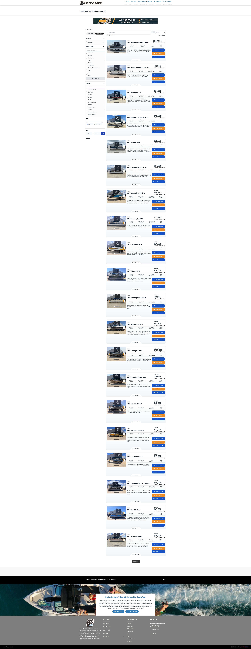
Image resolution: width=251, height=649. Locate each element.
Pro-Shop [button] (158, 4)
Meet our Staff (130, 626)
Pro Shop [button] (106, 636)
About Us (129, 623)
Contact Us (129, 641)
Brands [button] (136, 4)
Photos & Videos (131, 639)
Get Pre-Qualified (159, 53)
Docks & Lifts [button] (143, 4)
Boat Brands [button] (106, 627)
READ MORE (144, 76)
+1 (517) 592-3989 (154, 629)
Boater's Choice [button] (167, 4)
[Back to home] (91, 3)
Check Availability (159, 50)
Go (103, 133)
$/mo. (159, 42)
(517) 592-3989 (168, 1)
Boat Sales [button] (106, 624)
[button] (109, 47)
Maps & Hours (130, 628)
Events (128, 633)
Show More (136, 561)
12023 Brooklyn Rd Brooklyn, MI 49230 (154, 625)
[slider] (86, 122)
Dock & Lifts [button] (106, 630)
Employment (130, 631)
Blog (128, 636)
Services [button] (151, 4)
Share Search (162, 35)
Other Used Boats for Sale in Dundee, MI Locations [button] (101, 579)
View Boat (155, 57)
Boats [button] (130, 4)
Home (125, 4)
